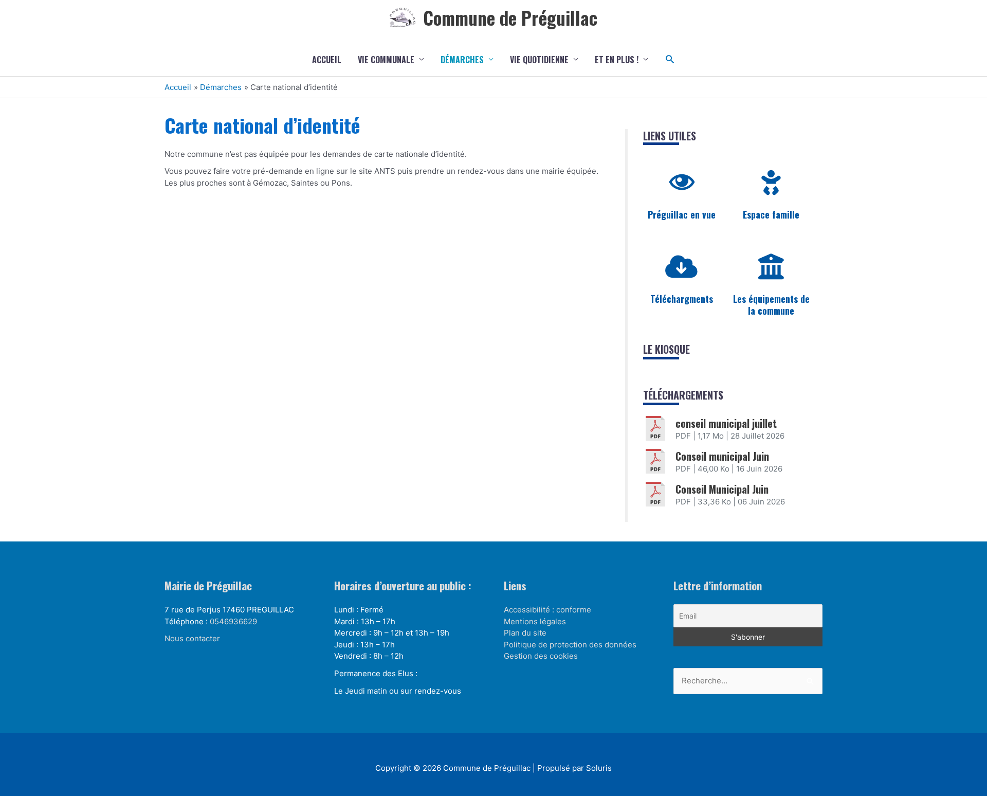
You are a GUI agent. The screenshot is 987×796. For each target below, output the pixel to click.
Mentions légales (535, 621)
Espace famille (771, 214)
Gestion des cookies (541, 656)
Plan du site (525, 633)
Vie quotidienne (539, 59)
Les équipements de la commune (771, 304)
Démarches (462, 59)
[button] (670, 59)
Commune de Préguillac (510, 17)
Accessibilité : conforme (547, 609)
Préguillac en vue (682, 214)
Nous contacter (192, 638)
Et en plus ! (616, 59)
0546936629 (233, 621)
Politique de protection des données (570, 644)
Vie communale (386, 59)
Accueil (326, 59)
